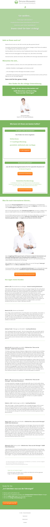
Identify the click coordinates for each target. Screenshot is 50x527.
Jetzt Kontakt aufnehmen (25, 478)
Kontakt (25, 522)
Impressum (25, 516)
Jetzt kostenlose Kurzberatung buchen (25, 274)
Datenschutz (25, 519)
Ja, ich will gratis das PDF (10, 503)
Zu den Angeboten (25, 150)
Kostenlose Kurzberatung (25, 173)
